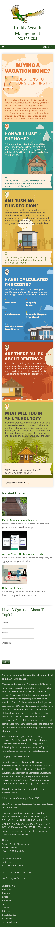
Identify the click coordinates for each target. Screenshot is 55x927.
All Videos (7, 918)
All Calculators (9, 922)
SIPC (43, 769)
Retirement (7, 889)
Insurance (6, 900)
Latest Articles (9, 914)
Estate (5, 896)
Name (5, 622)
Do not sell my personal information (30, 750)
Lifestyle (6, 911)
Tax (4, 904)
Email (5, 632)
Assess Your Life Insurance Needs (22, 554)
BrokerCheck (20, 678)
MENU (46, 47)
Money (5, 907)
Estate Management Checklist (20, 520)
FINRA (36, 769)
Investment (7, 893)
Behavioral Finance (13, 588)
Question (6, 642)
